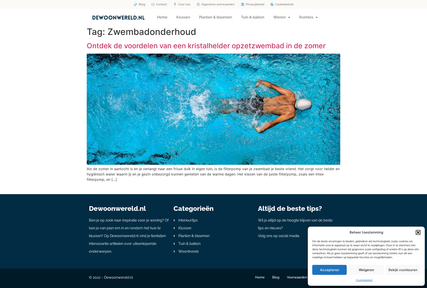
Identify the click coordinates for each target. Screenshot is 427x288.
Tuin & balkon (252, 17)
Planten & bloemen (215, 17)
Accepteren (329, 270)
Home (162, 17)
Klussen (183, 17)
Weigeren (366, 270)
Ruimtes (306, 17)
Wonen (279, 17)
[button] (418, 232)
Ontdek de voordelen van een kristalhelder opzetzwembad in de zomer (206, 45)
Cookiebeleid (364, 280)
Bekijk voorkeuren (403, 270)
